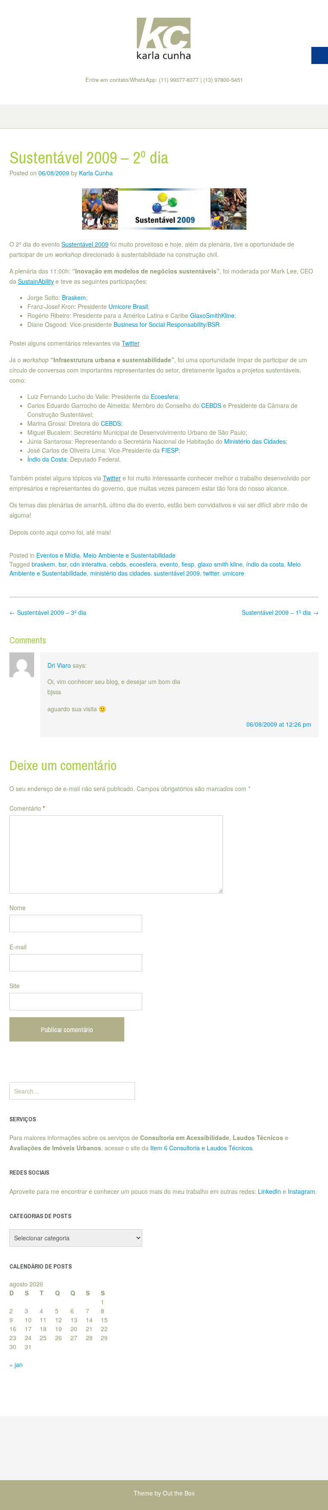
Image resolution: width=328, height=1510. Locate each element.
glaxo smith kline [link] (220, 564)
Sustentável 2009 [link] (85, 244)
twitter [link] (211, 573)
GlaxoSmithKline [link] (212, 315)
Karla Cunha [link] (96, 173)
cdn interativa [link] (88, 564)
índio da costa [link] (265, 564)
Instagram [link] (301, 1191)
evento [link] (169, 564)
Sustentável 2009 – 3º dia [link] (47, 612)
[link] (164, 38)
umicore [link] (233, 573)
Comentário (27, 808)
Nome (17, 907)
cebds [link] (118, 564)
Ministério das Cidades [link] (255, 441)
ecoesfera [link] (142, 564)
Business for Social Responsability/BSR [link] (167, 324)
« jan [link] (16, 1364)
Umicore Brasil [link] (128, 306)
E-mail (17, 947)
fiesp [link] (188, 564)
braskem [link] (43, 564)
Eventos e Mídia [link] (58, 555)
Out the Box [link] (179, 1493)
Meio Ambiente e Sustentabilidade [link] (129, 555)
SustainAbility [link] (36, 281)
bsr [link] (63, 564)
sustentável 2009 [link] (177, 573)
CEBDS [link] (211, 405)
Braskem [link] (74, 297)
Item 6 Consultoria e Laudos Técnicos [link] (201, 1147)
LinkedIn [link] (269, 1191)
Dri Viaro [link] (59, 665)
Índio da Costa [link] (47, 459)
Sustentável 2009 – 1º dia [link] (280, 612)
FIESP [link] (170, 450)
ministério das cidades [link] (120, 573)
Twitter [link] (130, 343)
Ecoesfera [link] (164, 396)
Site (14, 985)
